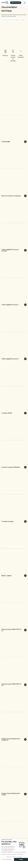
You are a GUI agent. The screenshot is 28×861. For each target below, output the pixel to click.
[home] (5, 2)
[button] (25, 2)
